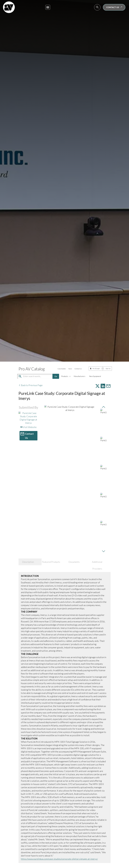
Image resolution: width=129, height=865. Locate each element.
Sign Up (108, 368)
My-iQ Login (96, 368)
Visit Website (30, 427)
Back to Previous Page (32, 385)
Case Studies (62, 369)
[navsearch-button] (97, 7)
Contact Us (78, 369)
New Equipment (95, 376)
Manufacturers (79, 376)
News (70, 369)
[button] (47, 7)
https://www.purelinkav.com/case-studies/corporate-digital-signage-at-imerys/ (59, 858)
